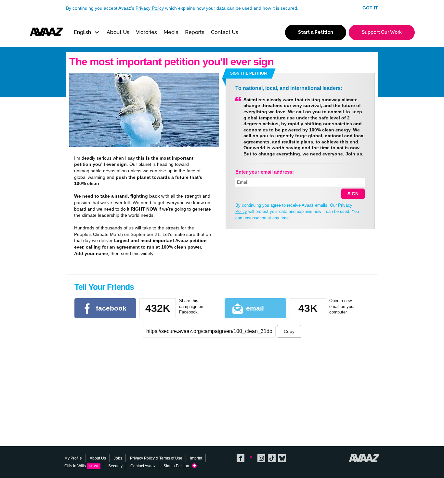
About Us (118, 32)
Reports (194, 32)
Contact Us (224, 32)
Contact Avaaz (143, 466)
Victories (146, 32)
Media (170, 32)
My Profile (73, 458)
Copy (289, 331)
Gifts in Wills (81, 466)
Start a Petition (177, 466)
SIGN (353, 193)
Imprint (196, 458)
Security (115, 466)
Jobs (118, 458)
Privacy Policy (150, 8)
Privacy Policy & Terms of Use (156, 458)
